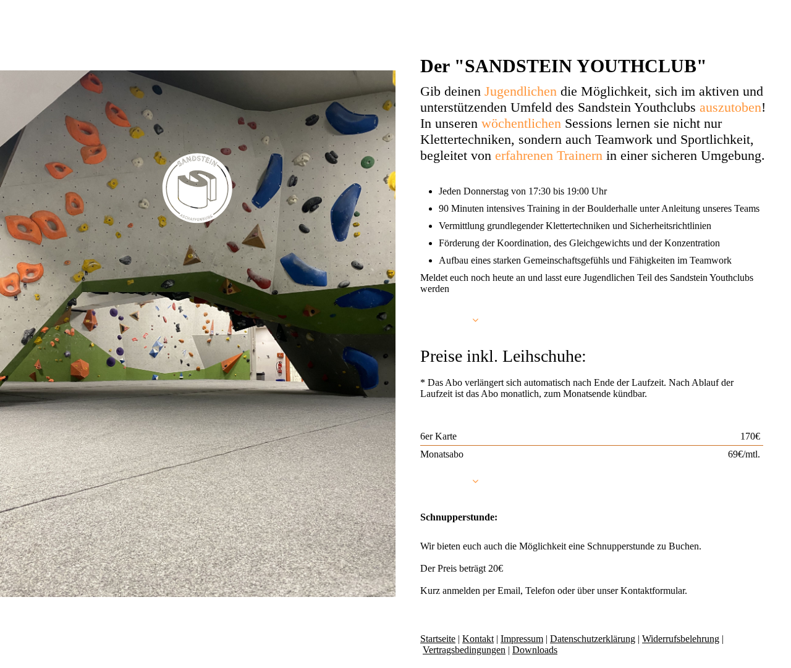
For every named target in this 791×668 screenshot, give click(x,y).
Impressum (522, 638)
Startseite (437, 638)
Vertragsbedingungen (464, 650)
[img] (198, 188)
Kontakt (478, 638)
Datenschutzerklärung (592, 638)
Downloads (534, 650)
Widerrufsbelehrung (680, 638)
